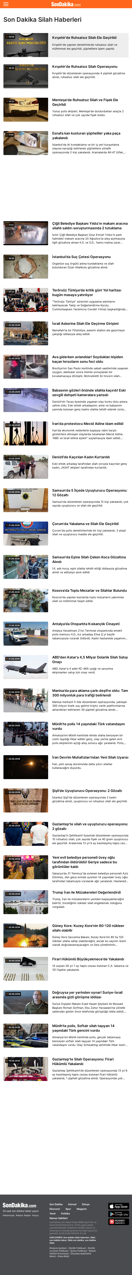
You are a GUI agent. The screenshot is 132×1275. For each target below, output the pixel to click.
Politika (65, 1213)
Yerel (53, 1213)
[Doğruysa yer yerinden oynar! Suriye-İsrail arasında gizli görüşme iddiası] (25, 1004)
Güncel (72, 1204)
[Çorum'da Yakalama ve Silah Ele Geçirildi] (25, 535)
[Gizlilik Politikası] (77, 1248)
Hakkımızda (8, 1215)
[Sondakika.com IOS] (118, 1206)
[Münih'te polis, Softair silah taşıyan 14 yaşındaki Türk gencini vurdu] (25, 1038)
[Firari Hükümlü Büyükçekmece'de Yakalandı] (25, 971)
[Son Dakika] (66, 4)
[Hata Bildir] (63, 1256)
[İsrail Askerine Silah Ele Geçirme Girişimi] (25, 335)
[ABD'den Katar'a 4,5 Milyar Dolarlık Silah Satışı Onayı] (25, 669)
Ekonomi (55, 1208)
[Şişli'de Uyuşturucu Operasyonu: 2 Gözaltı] (25, 802)
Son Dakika (56, 1204)
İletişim (27, 1215)
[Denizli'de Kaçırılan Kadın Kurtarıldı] (25, 469)
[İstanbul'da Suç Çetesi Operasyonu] (25, 269)
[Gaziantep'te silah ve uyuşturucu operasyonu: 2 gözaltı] (25, 836)
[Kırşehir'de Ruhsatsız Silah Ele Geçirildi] (25, 45)
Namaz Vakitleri (59, 1218)
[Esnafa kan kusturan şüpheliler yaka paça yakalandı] (25, 145)
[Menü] (5, 4)
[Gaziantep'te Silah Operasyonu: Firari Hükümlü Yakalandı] (25, 1071)
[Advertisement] (66, 188)
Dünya (86, 1204)
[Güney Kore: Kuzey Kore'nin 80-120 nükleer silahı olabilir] (25, 937)
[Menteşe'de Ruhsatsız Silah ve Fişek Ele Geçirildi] (25, 112)
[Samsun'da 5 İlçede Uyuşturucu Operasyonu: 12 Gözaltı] (25, 502)
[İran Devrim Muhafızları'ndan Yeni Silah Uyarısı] (25, 769)
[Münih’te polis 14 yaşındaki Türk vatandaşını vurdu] (25, 736)
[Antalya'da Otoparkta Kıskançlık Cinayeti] (25, 636)
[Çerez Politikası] (78, 1251)
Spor (68, 1208)
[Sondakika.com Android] (118, 1214)
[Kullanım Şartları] (58, 1248)
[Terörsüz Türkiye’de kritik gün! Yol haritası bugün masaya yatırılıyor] (25, 302)
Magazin (82, 1208)
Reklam (19, 1215)
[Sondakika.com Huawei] (118, 1222)
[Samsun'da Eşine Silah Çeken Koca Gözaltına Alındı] (25, 569)
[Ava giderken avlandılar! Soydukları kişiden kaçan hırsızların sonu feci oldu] (25, 369)
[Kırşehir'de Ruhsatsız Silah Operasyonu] (25, 78)
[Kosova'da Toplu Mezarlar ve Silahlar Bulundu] (25, 602)
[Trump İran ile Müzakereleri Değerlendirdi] (25, 904)
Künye (35, 1215)
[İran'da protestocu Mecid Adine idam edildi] (25, 435)
